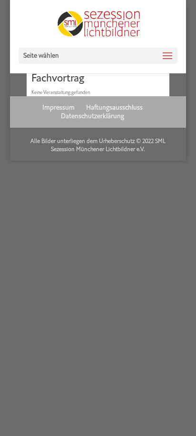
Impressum (58, 107)
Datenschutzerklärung (92, 116)
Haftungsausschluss (114, 107)
